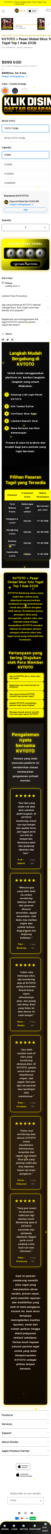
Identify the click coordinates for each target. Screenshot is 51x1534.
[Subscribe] (40, 1500)
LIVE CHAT (45, 1529)
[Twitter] (8, 340)
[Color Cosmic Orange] (5, 90)
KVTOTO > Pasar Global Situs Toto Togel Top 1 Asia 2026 (25, 3)
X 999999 (9, 183)
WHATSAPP (35, 1529)
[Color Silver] (25, 91)
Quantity (6, 220)
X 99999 (9, 173)
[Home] (19, 10)
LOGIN (14, 1529)
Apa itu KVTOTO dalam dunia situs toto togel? (24, 677)
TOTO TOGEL (11, 128)
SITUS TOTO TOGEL (15, 138)
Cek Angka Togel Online (25, 264)
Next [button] (48, 3)
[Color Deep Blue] (15, 91)
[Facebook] (4, 340)
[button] (3, 11)
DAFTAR (24, 1529)
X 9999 (8, 164)
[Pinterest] (13, 340)
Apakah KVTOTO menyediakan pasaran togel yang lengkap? (22, 704)
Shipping (15, 66)
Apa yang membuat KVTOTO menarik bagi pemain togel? (22, 695)
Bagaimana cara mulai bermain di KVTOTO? (24, 686)
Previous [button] (2, 3)
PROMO (5, 1529)
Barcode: (20, 47)
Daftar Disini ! (31, 4)
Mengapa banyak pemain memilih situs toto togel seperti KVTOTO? (24, 713)
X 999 (7, 155)
